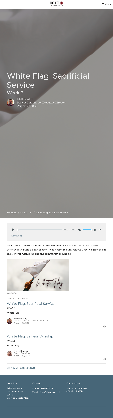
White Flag (26, 212)
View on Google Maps (18, 398)
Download (16, 235)
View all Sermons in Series (21, 368)
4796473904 (47, 388)
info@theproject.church (52, 392)
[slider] (39, 230)
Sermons (12, 212)
